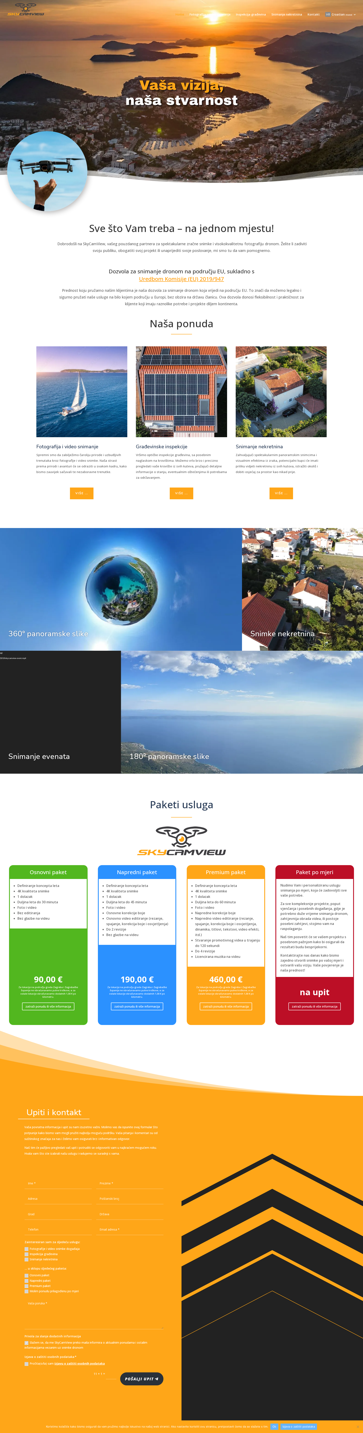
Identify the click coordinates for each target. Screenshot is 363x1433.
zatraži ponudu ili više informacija (48, 1006)
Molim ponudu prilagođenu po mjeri (54, 1291)
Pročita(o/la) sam (67, 1363)
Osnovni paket (39, 1275)
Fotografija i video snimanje (209, 14)
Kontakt (314, 14)
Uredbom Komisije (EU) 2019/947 (181, 279)
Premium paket (40, 1286)
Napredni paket (40, 1281)
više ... (81, 493)
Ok (274, 1426)
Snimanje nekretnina (286, 14)
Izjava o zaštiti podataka (299, 1426)
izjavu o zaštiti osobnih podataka (79, 1363)
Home (179, 14)
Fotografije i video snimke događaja (55, 1249)
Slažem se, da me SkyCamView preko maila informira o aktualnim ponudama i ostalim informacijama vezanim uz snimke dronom (86, 1345)
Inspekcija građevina (251, 14)
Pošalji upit (139, 1378)
